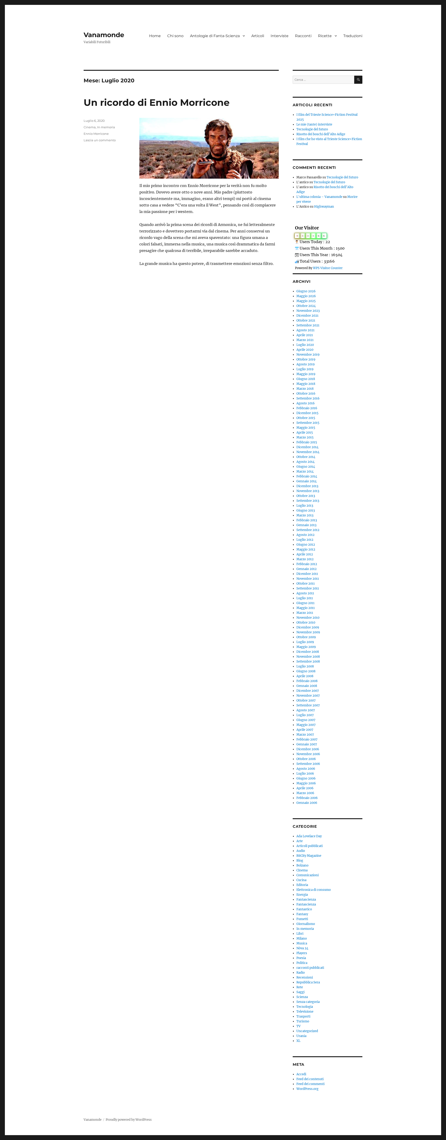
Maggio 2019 (305, 374)
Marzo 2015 (305, 437)
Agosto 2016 (305, 403)
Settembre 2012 (307, 530)
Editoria (302, 885)
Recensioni (304, 977)
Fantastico (304, 909)
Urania (301, 1036)
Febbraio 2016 (306, 408)
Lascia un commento (100, 140)
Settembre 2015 (307, 423)
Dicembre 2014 (307, 447)
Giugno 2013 (305, 510)
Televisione (304, 1012)
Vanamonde (104, 35)
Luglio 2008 (305, 666)
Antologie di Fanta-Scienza (215, 36)
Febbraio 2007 (307, 739)
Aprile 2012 (304, 554)
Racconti (303, 36)
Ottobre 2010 (305, 623)
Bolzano (302, 865)
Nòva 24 (302, 948)
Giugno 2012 (305, 545)
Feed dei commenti (310, 1084)
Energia (302, 895)
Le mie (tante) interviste (314, 124)
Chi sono (175, 36)
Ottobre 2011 (305, 584)
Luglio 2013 (304, 506)
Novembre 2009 (308, 632)
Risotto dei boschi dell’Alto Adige (320, 134)
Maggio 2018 (305, 384)
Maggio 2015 (305, 428)
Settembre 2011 (307, 588)
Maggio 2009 (306, 647)
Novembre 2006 (308, 754)
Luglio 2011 (304, 598)
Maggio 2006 (306, 783)
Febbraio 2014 (306, 476)
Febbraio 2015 (306, 442)
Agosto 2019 (305, 364)
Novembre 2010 (307, 618)
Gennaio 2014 (306, 481)
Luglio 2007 (305, 715)
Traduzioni (352, 36)
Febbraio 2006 (307, 798)
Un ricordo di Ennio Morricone (157, 102)
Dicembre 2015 (307, 413)
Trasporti (303, 1016)
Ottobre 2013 (305, 496)
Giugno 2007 (305, 720)
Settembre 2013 (307, 501)
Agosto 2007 (305, 710)
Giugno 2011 (305, 603)
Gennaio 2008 (306, 686)
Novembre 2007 (308, 696)
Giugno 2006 (306, 778)
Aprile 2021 (304, 335)
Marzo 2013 (304, 515)
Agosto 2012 (305, 535)
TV (298, 1026)
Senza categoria (308, 1002)
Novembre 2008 (308, 657)
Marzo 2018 (305, 389)
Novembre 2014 (307, 452)
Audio (300, 851)
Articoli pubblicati (309, 846)
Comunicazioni (307, 875)
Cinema (90, 127)
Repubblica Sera (308, 982)
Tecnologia (304, 1007)
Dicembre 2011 (307, 574)
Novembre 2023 (308, 311)
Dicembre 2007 (307, 691)
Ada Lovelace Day (309, 836)
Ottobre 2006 (306, 759)
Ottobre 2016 (305, 394)
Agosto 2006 (305, 769)
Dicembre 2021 (307, 316)
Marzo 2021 (305, 340)
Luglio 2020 (305, 345)
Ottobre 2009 (306, 637)
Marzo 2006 (305, 793)
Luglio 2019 (305, 369)
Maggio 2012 (305, 549)
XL (298, 1041)
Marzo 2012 (305, 559)
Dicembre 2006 (307, 749)
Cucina (301, 880)
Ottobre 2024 (306, 306)
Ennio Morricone (96, 133)
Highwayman (324, 207)
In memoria (106, 127)
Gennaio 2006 (306, 803)
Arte (299, 841)
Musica (301, 943)
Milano (301, 938)
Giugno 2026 (306, 291)
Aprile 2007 (304, 730)
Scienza (302, 997)
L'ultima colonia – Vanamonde (319, 197)
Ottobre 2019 (305, 359)
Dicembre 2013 (307, 486)
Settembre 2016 (308, 398)
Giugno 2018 (305, 379)
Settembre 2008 (308, 661)
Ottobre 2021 (305, 320)
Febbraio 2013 (306, 520)
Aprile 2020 (304, 350)
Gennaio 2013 (306, 525)
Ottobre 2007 (306, 700)
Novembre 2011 (307, 579)
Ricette (325, 36)
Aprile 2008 (304, 676)
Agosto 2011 (305, 593)
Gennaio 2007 (306, 744)
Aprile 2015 (304, 433)
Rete (299, 987)
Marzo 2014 (305, 471)
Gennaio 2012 (306, 569)
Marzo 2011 (304, 613)
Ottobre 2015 (305, 418)
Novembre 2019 (308, 355)
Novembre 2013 (307, 491)
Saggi (300, 992)
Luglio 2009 (305, 642)
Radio (300, 973)
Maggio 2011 (305, 608)
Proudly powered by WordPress (129, 1120)
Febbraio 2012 (306, 564)
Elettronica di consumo (313, 890)
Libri (299, 934)
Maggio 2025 (306, 301)
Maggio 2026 (306, 296)
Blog (299, 861)
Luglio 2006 (305, 774)
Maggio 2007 (306, 725)
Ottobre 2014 (305, 457)
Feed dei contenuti (310, 1079)
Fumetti (302, 919)
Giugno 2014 (305, 467)
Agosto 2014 (305, 462)
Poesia (301, 958)
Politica (301, 963)
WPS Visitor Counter (328, 268)
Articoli (257, 36)
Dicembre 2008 (307, 652)
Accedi (301, 1074)
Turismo (302, 1021)
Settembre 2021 (307, 325)
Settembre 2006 (308, 764)
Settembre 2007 (308, 705)
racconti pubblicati (310, 968)
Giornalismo (305, 924)
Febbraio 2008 (307, 681)
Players (301, 953)
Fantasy (302, 914)
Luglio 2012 (304, 540)
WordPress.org (307, 1089)
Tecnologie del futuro (312, 129)
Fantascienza (306, 900)
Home (155, 36)
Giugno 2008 (305, 671)
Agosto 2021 (305, 330)
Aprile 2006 (305, 788)
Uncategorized (307, 1031)
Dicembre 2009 (307, 627)
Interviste (280, 36)
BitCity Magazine (308, 856)
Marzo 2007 (305, 735)
